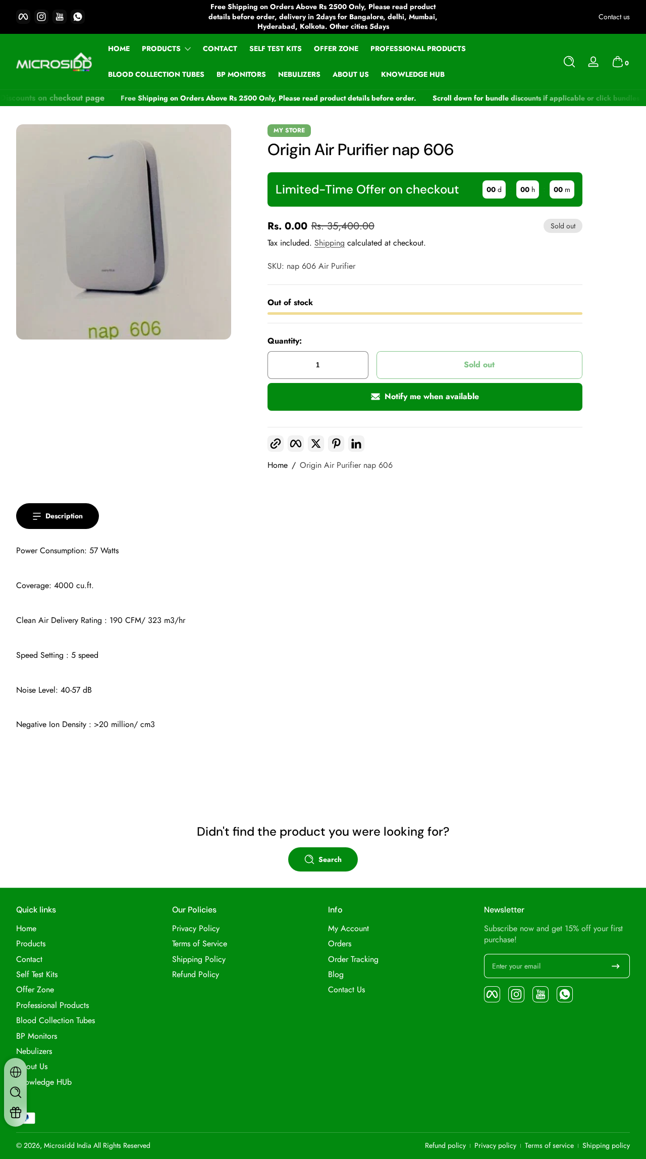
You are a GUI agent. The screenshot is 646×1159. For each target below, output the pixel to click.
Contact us (614, 17)
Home (277, 465)
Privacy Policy (196, 928)
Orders (339, 943)
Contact (29, 959)
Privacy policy (495, 1145)
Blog (336, 974)
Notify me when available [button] (432, 396)
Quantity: (284, 341)
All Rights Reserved (121, 1145)
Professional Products (52, 1005)
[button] (569, 61)
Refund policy (445, 1145)
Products (161, 49)
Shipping (329, 243)
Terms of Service (199, 943)
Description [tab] (64, 516)
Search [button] (330, 859)
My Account (348, 928)
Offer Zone (35, 989)
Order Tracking (353, 959)
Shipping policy (606, 1145)
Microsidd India (67, 1145)
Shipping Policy (199, 959)
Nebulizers (34, 1051)
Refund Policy (195, 974)
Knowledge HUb (44, 1082)
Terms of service (549, 1145)
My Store (289, 130)
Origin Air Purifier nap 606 (346, 465)
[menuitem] (89, 928)
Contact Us (346, 989)
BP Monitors (36, 1036)
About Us (31, 1066)
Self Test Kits (37, 974)
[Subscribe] (616, 966)
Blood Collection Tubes (55, 1020)
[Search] (569, 62)
